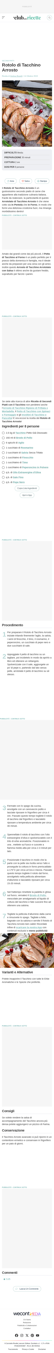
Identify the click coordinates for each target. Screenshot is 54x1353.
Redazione (27, 1323)
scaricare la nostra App (29, 927)
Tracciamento (13, 1349)
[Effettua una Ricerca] (49, 17)
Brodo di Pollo (24, 437)
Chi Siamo (27, 1320)
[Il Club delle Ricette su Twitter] (27, 1336)
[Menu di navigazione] (3, 17)
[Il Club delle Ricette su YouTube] (37, 1336)
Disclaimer (42, 1349)
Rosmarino (27, 447)
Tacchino (20, 433)
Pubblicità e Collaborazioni (27, 1325)
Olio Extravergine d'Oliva (27, 472)
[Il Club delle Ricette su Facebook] (16, 1336)
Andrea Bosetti (16, 76)
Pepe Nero (19, 482)
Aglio (21, 442)
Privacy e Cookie (28, 1349)
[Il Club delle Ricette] (27, 17)
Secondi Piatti (8, 61)
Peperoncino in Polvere (35, 467)
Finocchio (27, 457)
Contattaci (27, 1328)
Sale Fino (18, 477)
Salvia (24, 452)
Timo (25, 462)
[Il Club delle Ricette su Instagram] (21, 1336)
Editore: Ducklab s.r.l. (32, 1343)
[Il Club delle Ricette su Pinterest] (32, 1336)
